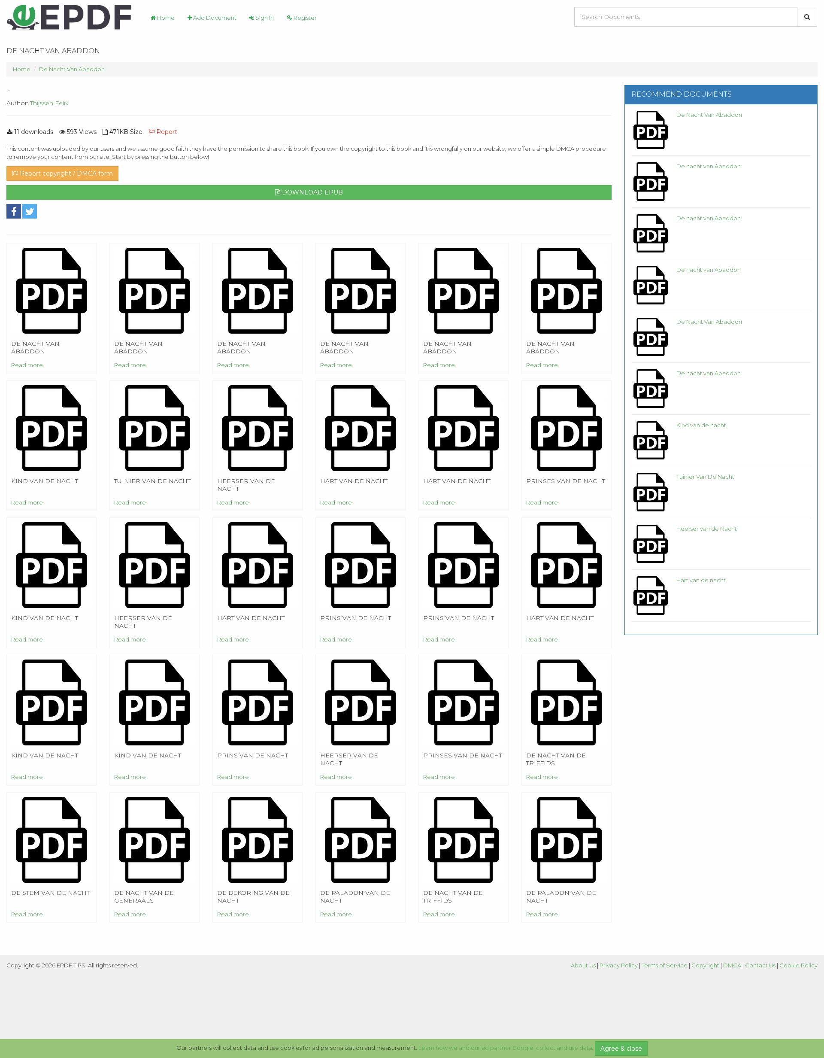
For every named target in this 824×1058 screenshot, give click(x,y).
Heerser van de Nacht (706, 528)
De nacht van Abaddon (708, 166)
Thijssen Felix (49, 103)
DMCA (732, 965)
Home (165, 17)
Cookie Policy (798, 965)
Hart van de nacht (701, 580)
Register (304, 17)
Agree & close (621, 1048)
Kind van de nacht (701, 425)
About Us (583, 965)
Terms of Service (665, 965)
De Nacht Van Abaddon (72, 69)
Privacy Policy (619, 965)
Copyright (705, 965)
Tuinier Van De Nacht (705, 476)
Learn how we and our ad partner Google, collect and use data (505, 1047)
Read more (27, 365)
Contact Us (760, 965)
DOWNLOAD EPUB (311, 192)
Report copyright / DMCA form (65, 173)
